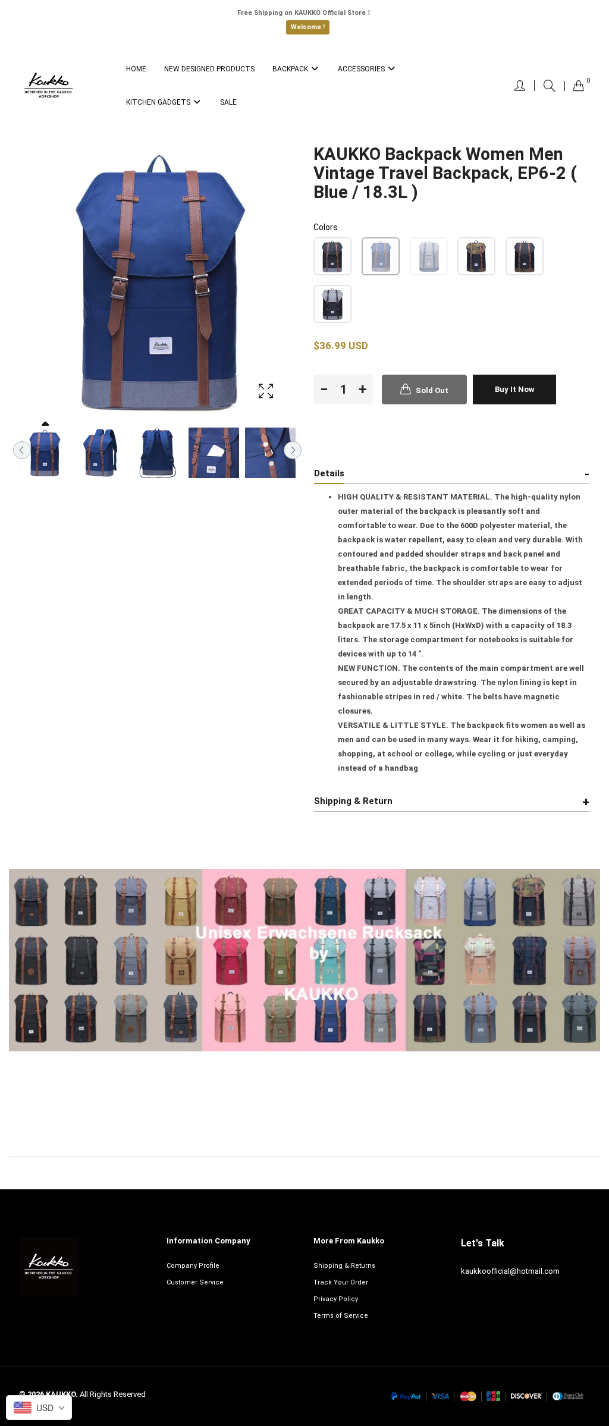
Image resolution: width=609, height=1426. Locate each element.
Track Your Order (340, 1282)
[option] (44, 453)
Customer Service (195, 1282)
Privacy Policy (335, 1299)
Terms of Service (340, 1316)
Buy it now (515, 389)
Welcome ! (308, 27)
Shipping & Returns (344, 1266)
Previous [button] (22, 450)
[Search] (549, 86)
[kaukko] (49, 85)
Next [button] (293, 450)
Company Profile (193, 1266)
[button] (332, 256)
